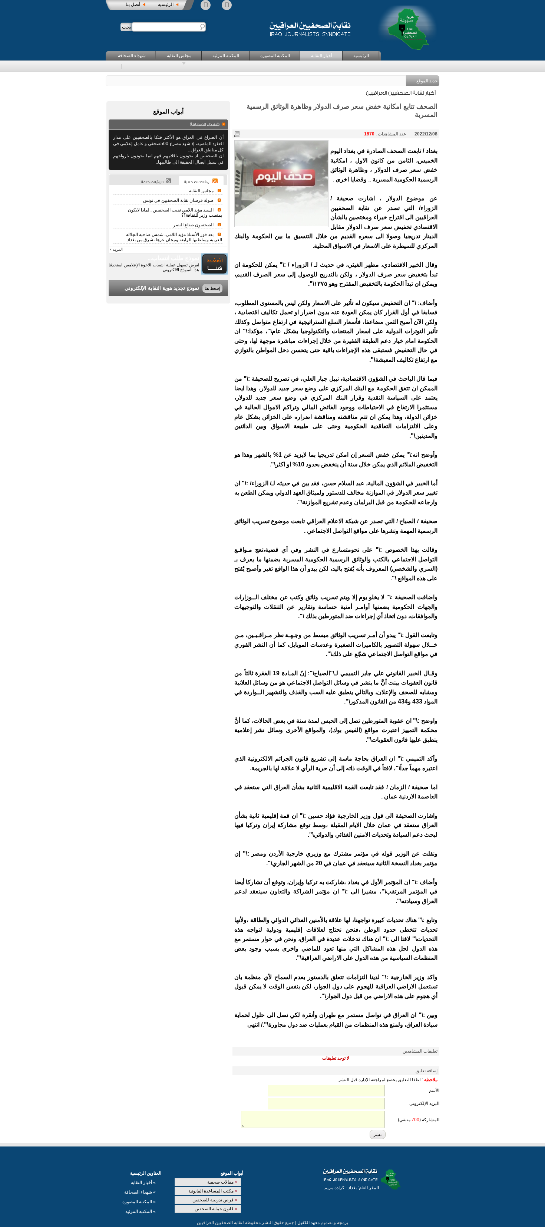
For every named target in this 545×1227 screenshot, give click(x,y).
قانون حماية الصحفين (216, 1208)
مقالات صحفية (222, 1182)
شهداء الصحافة (132, 55)
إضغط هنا (212, 288)
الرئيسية (361, 55)
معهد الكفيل (308, 1222)
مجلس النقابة (179, 55)
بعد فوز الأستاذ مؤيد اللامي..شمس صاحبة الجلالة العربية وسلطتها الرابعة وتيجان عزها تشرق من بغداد (174, 237)
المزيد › (116, 249)
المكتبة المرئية (225, 55)
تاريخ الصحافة (152, 182)
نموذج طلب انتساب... (173, 258)
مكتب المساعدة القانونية (212, 1191)
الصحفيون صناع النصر (193, 224)
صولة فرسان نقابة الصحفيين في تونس (178, 200)
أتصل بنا (133, 4)
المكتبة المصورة (275, 55)
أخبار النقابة (321, 55)
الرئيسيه (166, 4)
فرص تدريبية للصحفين (214, 1200)
